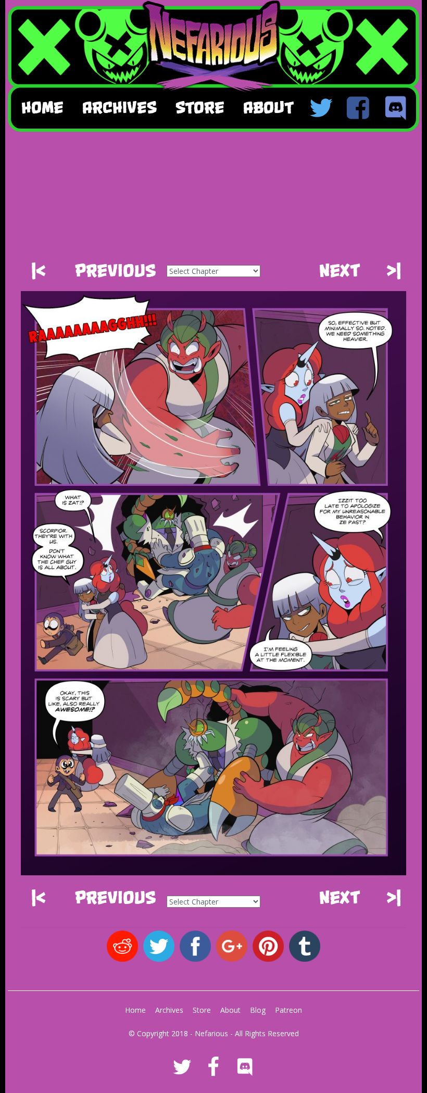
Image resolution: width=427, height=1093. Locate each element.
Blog (258, 1010)
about (268, 107)
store (199, 107)
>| (393, 270)
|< (38, 270)
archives (119, 107)
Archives (169, 1010)
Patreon (288, 1010)
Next (339, 270)
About (230, 1010)
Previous (115, 270)
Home (42, 107)
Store (202, 1010)
